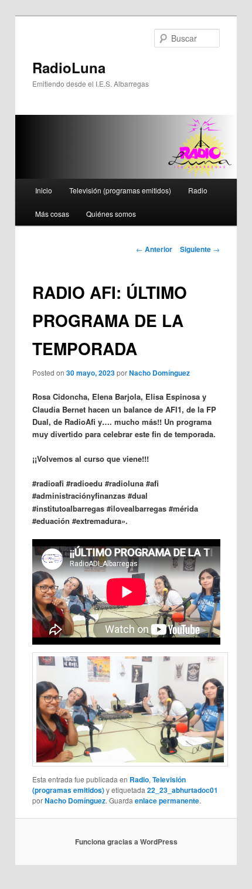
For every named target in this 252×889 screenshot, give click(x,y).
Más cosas (52, 214)
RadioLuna (68, 67)
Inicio (43, 190)
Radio (197, 190)
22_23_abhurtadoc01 (182, 790)
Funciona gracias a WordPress (126, 841)
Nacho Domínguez (159, 372)
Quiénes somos (111, 214)
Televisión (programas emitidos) (120, 190)
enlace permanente (167, 800)
